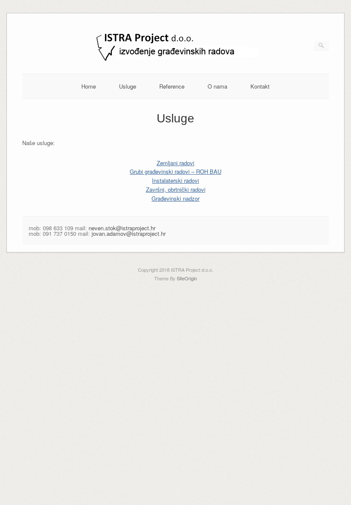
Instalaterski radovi (175, 180)
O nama (217, 86)
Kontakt (260, 86)
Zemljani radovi (175, 163)
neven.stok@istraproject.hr (122, 228)
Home (88, 86)
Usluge (127, 86)
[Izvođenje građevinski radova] (175, 60)
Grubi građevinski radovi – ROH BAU (175, 171)
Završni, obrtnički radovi (175, 189)
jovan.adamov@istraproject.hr (129, 233)
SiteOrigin (187, 278)
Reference (171, 86)
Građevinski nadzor (175, 198)
